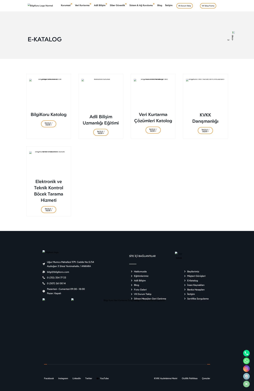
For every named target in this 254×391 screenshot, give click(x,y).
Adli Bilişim (99, 5)
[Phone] (246, 353)
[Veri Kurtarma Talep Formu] (246, 376)
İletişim (168, 5)
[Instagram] (246, 368)
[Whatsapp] (246, 361)
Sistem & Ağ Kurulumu (141, 5)
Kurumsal (66, 5)
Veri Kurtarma (82, 5)
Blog (159, 5)
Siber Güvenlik (117, 5)
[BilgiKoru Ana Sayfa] (40, 5)
